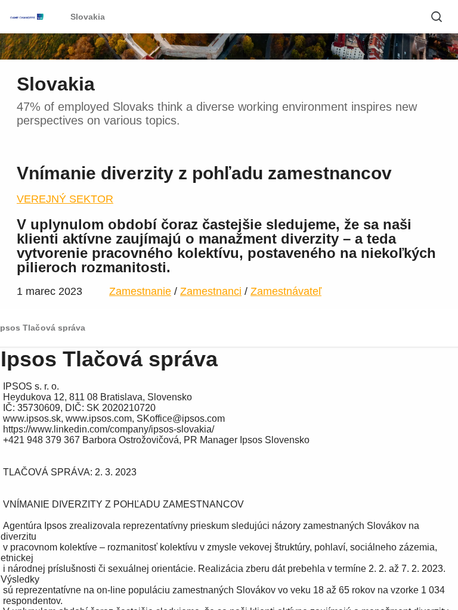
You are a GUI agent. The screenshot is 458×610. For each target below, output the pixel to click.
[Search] (436, 17)
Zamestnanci (211, 291)
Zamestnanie (140, 291)
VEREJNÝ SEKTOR (65, 199)
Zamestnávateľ (285, 291)
